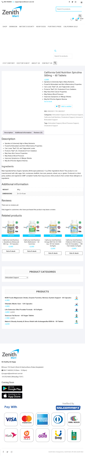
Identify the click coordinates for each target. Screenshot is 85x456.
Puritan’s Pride (54, 26)
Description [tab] (8, 133)
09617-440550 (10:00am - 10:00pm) (15, 370)
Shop (5, 26)
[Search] (80, 16)
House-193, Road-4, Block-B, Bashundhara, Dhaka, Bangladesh (23, 367)
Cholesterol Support (68, 117)
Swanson (13, 26)
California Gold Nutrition (52, 117)
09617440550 (7, 2)
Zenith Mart (51, 452)
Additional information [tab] (23, 133)
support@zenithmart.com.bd (24, 2)
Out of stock (10, 251)
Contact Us (47, 63)
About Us (36, 63)
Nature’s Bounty (26, 26)
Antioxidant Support (59, 115)
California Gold (71, 26)
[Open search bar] (62, 51)
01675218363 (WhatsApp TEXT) (12, 377)
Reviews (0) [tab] (38, 133)
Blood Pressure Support (75, 115)
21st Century (9, 63)
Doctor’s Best (23, 63)
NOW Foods (41, 26)
